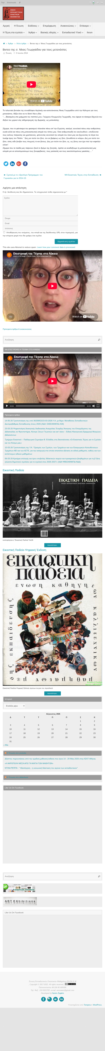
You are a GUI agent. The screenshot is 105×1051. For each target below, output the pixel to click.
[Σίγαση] (93, 406)
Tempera (87, 1005)
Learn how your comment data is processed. (56, 247)
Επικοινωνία (11, 3)
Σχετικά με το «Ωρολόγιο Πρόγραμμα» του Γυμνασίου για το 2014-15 (23, 176)
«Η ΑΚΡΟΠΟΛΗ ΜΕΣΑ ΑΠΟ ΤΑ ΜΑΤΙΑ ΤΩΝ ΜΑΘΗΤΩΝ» (29, 763)
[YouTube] (98, 2)
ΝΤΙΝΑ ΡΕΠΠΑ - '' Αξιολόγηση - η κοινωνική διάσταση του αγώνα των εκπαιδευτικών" (41, 768)
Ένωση (8, 53)
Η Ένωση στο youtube (16, 753)
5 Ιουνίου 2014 (22, 53)
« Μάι (5, 745)
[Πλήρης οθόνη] (98, 406)
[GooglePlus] (94, 2)
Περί (3, 3)
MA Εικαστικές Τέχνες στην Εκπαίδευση (82, 175)
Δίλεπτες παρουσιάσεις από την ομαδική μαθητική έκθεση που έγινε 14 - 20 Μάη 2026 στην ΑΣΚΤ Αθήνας (50, 759)
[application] (52, 381)
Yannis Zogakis (58, 993)
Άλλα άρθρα (21, 44)
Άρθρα (10, 44)
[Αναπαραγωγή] (7, 406)
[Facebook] (90, 2)
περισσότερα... (52, 545)
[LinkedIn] (102, 2)
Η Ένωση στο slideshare (17, 777)
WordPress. (97, 1005)
